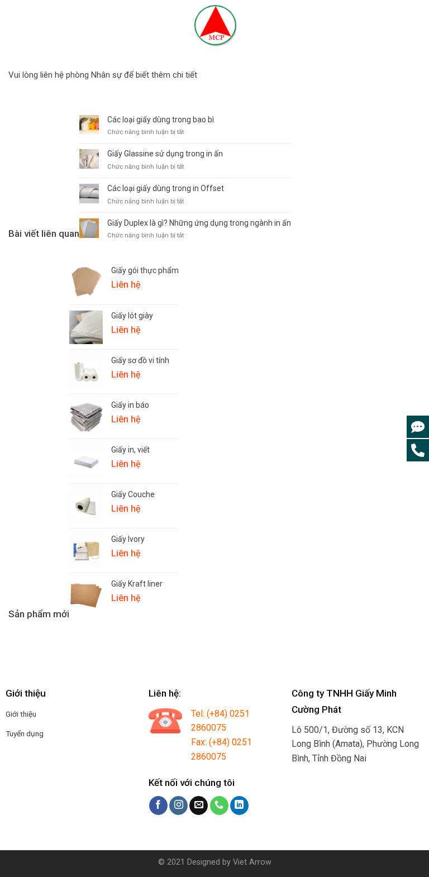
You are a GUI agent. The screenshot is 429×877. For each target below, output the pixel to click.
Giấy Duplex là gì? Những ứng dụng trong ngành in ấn (199, 222)
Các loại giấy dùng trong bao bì (160, 119)
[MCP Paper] (214, 25)
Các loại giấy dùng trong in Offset (165, 188)
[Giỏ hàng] (414, 25)
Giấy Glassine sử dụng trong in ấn (165, 153)
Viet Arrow (252, 862)
